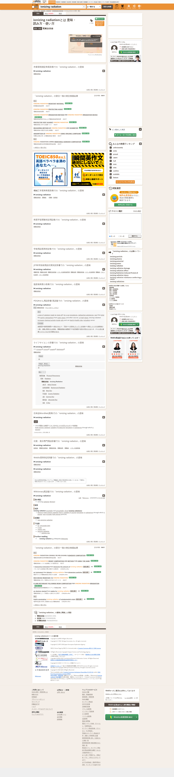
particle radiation (43, 531)
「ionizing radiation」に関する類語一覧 (42, 432)
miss (114, 167)
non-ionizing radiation (45, 520)
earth (42, 318)
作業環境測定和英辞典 (57, 11)
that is (61, 512)
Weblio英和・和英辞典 (57, 675)
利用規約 (34, 697)
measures (56, 566)
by (65, 315)
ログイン (134, 7)
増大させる (87, 329)
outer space (61, 318)
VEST (45, 122)
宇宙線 (44, 394)
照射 (37, 272)
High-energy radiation (51, 512)
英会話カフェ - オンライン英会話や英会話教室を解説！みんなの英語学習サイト (91, 750)
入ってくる (78, 326)
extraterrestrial (66, 599)
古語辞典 (111, 295)
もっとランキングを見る (125, 182)
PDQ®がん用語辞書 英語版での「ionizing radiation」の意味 (61, 300)
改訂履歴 (58, 677)
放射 (45, 272)
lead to (72, 320)
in (73, 428)
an (34, 572)
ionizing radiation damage (120, 268)
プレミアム (129, 7)
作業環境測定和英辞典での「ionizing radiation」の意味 (59, 66)
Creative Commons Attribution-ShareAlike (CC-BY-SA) (78, 672)
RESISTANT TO (48, 578)
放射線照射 (66, 272)
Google (52, 349)
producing (61, 428)
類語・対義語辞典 (87, 694)
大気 (70, 326)
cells (62, 320)
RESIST (50, 561)
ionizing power (115, 263)
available (116, 174)
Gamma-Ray (50, 397)
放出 (55, 326)
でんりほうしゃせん (51, 308)
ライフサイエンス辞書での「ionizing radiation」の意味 (59, 342)
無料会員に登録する (125, 205)
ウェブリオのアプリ (38, 714)
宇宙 (65, 326)
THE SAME (86, 561)
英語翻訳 (85, 2)
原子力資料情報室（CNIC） (66, 654)
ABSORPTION (38, 133)
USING (63, 133)
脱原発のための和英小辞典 (92, 654)
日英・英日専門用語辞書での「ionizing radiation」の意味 (60, 441)
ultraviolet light (45, 526)
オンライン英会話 (93, 2)
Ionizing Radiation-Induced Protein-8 (124, 273)
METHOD (61, 115)
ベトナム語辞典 (113, 300)
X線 (43, 403)
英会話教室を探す (114, 2)
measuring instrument (42, 566)
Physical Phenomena (53, 375)
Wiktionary (86, 498)
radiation (47, 315)
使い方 (122, 8)
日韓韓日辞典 (86, 706)
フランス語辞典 (86, 709)
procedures (73, 315)
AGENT (60, 109)
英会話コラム (112, 309)
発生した (90, 326)
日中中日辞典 (86, 704)
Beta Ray (49, 390)
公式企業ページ (61, 714)
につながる (46, 332)
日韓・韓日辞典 (113, 294)
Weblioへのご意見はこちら (113, 694)
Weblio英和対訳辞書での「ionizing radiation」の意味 (58, 457)
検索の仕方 (35, 694)
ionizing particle (116, 256)
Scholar (38, 349)
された (59, 326)
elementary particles (75, 572)
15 (99, 498)
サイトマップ (36, 702)
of (43, 315)
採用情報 (59, 719)
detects (49, 572)
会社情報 (59, 717)
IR (39, 359)
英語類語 (63, 2)
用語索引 (96, 89)
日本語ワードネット (56, 666)
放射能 (93, 272)
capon (115, 157)
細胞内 (68, 329)
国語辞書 (111, 287)
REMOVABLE (58, 142)
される (51, 329)
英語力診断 (80, 2)
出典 (80, 498)
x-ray (67, 315)
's (44, 318)
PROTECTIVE (38, 122)
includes (49, 514)
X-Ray (48, 403)
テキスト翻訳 (116, 211)
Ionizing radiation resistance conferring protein (125, 278)
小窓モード (117, 7)
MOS (35, 578)
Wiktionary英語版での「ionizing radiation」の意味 (57, 491)
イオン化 (60, 272)
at (80, 318)
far (38, 526)
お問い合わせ (61, 692)
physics (40, 512)
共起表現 (69, 2)
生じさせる (59, 425)
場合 (54, 329)
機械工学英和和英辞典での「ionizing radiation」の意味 (59, 190)
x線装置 (40, 326)
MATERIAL (60, 103)
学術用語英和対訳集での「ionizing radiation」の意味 (58, 248)
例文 (46, 13)
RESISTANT (52, 103)
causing (73, 512)
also (44, 514)
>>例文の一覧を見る (40, 147)
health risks (79, 320)
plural (66, 511)
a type (40, 315)
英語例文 (58, 2)
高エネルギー (67, 425)
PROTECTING (53, 109)
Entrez (46, 349)
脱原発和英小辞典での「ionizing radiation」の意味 (57, 284)
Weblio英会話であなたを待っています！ (125, 338)
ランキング (102, 89)
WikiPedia (60, 349)
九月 (114, 161)
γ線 (43, 397)
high (82, 318)
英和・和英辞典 (113, 290)
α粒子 (44, 384)
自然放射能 (46, 387)
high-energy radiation (43, 428)
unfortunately (118, 147)
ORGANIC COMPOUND (73, 133)
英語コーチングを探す (103, 2)
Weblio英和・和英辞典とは (40, 692)
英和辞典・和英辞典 (46, 11)
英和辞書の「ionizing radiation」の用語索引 (41, 631)
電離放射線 (37, 74)
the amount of (65, 566)
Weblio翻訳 (137, 211)
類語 (60, 13)
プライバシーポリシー (38, 699)
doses (86, 318)
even (115, 164)
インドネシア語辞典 (114, 297)
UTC (102, 498)
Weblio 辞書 (37, 11)
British (52, 502)
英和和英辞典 (52, 2)
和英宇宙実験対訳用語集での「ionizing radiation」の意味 (60, 219)
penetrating (42, 599)
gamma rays (46, 533)
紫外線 (44, 400)
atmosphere (49, 318)
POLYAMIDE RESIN (54, 583)
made (52, 315)
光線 (83, 326)
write (115, 151)
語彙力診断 (112, 307)
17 (98, 498)
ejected (44, 591)
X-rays (40, 528)
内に (73, 326)
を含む (100, 329)
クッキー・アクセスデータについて (42, 709)
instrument (39, 572)
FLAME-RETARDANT (41, 583)
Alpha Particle (52, 384)
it (104, 512)
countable (50, 511)
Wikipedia (64, 539)
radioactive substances (86, 315)
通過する (42, 425)
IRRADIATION (53, 115)
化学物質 (76, 329)
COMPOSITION (76, 142)
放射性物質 (47, 326)
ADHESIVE (67, 142)
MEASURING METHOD (41, 128)
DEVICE (94, 115)
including (86, 320)
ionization (68, 428)
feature (115, 177)
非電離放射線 (41, 620)
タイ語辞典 (112, 298)
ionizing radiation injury (119, 275)
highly (36, 599)
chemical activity (50, 320)
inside (58, 320)
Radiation (48, 378)
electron (38, 591)
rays (95, 315)
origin (73, 599)
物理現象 (42, 375)
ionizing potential (116, 261)
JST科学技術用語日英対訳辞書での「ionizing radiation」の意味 (62, 265)
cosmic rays (41, 529)
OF (50, 128)
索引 (92, 89)
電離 (43, 197)
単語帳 (111, 305)
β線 (43, 390)
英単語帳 (74, 2)
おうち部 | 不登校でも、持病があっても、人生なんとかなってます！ (91, 757)
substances (78, 428)
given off (60, 315)
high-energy (56, 514)
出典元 (88, 89)
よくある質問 (129, 698)
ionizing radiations (75, 511)
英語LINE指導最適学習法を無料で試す (99, 23)
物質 (46, 425)
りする (95, 326)
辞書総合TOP (35, 704)
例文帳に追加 (68, 103)
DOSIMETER (74, 128)
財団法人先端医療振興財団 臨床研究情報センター (64, 660)
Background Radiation (58, 387)
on (53, 539)
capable (53, 428)
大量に (44, 329)
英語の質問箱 (86, 721)
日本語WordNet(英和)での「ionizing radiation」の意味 (58, 413)
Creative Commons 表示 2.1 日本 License (89, 648)
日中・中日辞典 (113, 292)
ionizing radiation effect (119, 270)
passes (37, 430)
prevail (115, 154)
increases (41, 320)
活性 (81, 329)
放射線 (55, 197)
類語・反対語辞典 (113, 289)
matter (53, 591)
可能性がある (54, 332)
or (55, 315)
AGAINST (50, 122)
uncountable (60, 511)
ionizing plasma (116, 259)
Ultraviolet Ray (52, 400)
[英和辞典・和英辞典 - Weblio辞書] (37, 1)
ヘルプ (34, 706)
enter (102, 315)
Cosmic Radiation (53, 394)
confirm (116, 171)
